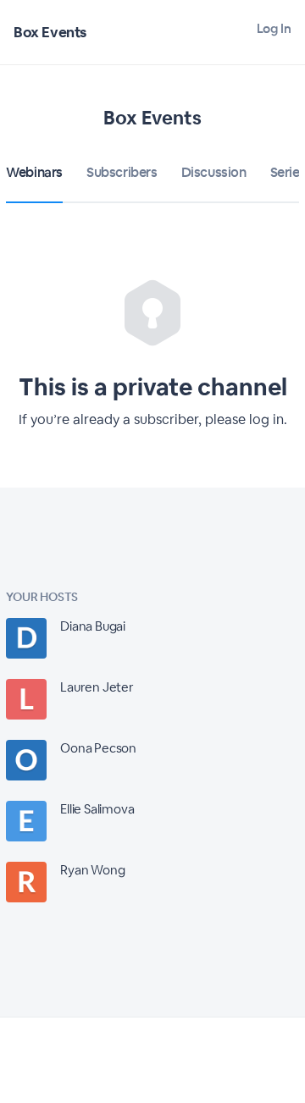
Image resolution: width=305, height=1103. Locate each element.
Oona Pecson (98, 748)
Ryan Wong (92, 870)
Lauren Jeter (97, 687)
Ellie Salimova (97, 809)
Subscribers (122, 172)
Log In (274, 28)
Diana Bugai (92, 626)
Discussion (214, 172)
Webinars (34, 172)
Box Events (50, 32)
